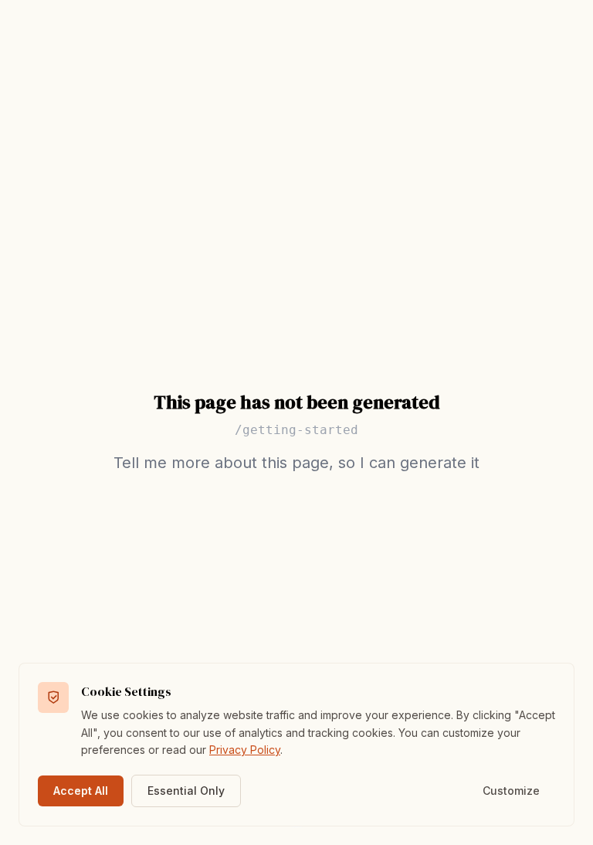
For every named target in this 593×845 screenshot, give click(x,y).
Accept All (80, 790)
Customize (511, 790)
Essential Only (186, 790)
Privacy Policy (244, 749)
